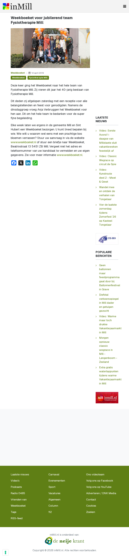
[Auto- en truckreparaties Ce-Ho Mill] (107, 238)
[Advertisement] (50, 192)
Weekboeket (18, 72)
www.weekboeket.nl (23, 142)
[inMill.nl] (17, 6)
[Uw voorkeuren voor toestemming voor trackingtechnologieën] (5, 552)
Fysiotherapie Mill (38, 77)
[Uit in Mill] (107, 397)
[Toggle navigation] (124, 6)
